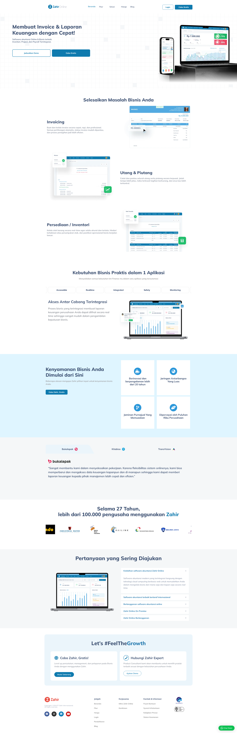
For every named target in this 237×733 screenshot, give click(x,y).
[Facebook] (46, 713)
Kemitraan (123, 708)
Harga (124, 7)
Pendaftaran (99, 722)
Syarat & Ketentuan (151, 708)
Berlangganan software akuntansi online (142, 604)
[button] (155, 571)
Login (96, 717)
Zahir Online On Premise (134, 611)
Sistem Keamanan (150, 717)
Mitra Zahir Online (126, 704)
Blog (132, 7)
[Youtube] (68, 713)
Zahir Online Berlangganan (136, 618)
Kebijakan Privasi (150, 713)
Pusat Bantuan (149, 704)
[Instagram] (54, 713)
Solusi (112, 7)
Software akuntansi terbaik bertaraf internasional (146, 597)
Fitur (101, 7)
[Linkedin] (61, 713)
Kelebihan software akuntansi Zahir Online (143, 571)
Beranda (91, 6)
